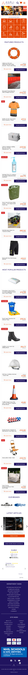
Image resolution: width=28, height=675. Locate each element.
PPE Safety (4, 22)
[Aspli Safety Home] (8, 3)
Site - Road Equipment (14, 605)
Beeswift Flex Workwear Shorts (9, 258)
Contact (21, 620)
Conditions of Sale (8, 634)
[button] (3, 569)
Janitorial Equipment (13, 603)
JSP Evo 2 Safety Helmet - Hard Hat (9, 375)
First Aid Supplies (13, 592)
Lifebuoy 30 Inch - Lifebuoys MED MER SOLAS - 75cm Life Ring (9, 64)
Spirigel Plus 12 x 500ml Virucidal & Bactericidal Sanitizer (9, 176)
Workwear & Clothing (13, 600)
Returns (8, 629)
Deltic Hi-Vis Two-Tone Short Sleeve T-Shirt (8, 119)
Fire (17, 22)
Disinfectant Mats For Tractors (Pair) (8, 231)
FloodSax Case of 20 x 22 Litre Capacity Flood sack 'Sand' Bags (9, 292)
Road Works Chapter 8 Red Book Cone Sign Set (9, 430)
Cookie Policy (8, 624)
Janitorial (10, 36)
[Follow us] (15, 660)
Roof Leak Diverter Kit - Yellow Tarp (9, 319)
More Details (20, 69)
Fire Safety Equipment (14, 591)
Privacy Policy (8, 622)
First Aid (24, 22)
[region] (14, 569)
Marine (4, 29)
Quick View (8, 69)
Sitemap (21, 632)
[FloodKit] (20, 504)
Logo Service (21, 624)
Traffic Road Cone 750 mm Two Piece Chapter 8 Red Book (9, 403)
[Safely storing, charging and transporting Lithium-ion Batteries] (14, 523)
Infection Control (23, 36)
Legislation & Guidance (21, 627)
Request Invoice (8, 631)
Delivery (8, 626)
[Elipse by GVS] (7, 504)
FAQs (21, 622)
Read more (14, 536)
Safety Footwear (14, 602)
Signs (17, 29)
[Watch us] (19, 660)
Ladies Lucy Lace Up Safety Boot (8, 347)
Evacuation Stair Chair (8, 457)
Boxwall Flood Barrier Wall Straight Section (8, 91)
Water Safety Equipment (13, 594)
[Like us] (11, 660)
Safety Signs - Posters (13, 598)
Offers (14, 609)
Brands (8, 628)
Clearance (14, 611)
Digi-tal (16, 672)
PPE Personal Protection (13, 587)
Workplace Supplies (13, 589)
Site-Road (17, 36)
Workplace (10, 22)
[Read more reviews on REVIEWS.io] (14, 558)
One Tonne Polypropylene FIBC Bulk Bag (8, 487)
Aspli (3, 669)
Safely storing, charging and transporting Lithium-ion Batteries (14, 532)
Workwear (23, 29)
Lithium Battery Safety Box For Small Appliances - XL (8, 148)
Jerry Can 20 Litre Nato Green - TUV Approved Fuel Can (9, 203)
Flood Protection (10, 30)
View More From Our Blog (14, 543)
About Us (8, 620)
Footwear (4, 36)
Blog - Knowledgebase (21, 630)
